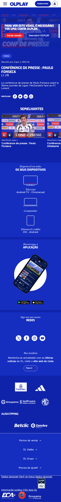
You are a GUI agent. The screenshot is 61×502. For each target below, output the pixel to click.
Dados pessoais (9, 477)
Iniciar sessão (14, 35)
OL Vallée (28, 450)
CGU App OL (30, 490)
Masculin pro (7, 62)
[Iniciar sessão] (55, 4)
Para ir (29, 368)
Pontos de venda (28, 440)
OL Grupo (28, 459)
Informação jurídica (11, 490)
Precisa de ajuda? (28, 468)
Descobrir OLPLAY (39, 35)
